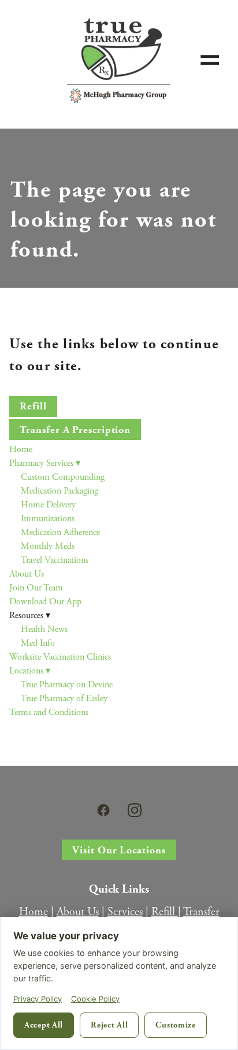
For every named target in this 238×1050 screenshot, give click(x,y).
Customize (175, 1025)
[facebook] (103, 810)
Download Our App (45, 602)
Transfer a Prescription (75, 430)
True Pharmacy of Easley (64, 699)
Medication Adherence (60, 532)
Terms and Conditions (48, 712)
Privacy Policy (37, 998)
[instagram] (134, 810)
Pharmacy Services (44, 463)
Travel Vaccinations (54, 560)
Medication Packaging (59, 491)
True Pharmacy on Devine (67, 685)
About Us (26, 574)
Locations (29, 671)
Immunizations (48, 519)
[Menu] (210, 60)
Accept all (43, 1025)
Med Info (38, 643)
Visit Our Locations (118, 850)
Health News (44, 629)
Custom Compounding (63, 477)
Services (125, 912)
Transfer (201, 912)
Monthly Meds (48, 546)
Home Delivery (48, 505)
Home (20, 449)
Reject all (109, 1025)
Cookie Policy (95, 998)
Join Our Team (36, 588)
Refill (33, 406)
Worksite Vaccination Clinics (60, 657)
